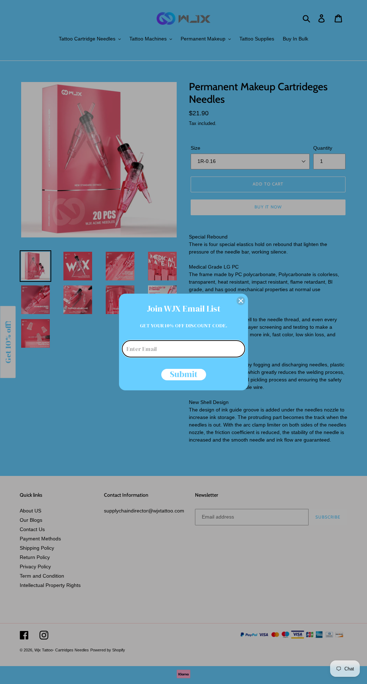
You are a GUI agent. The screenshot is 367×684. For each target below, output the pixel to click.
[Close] (241, 301)
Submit (183, 374)
